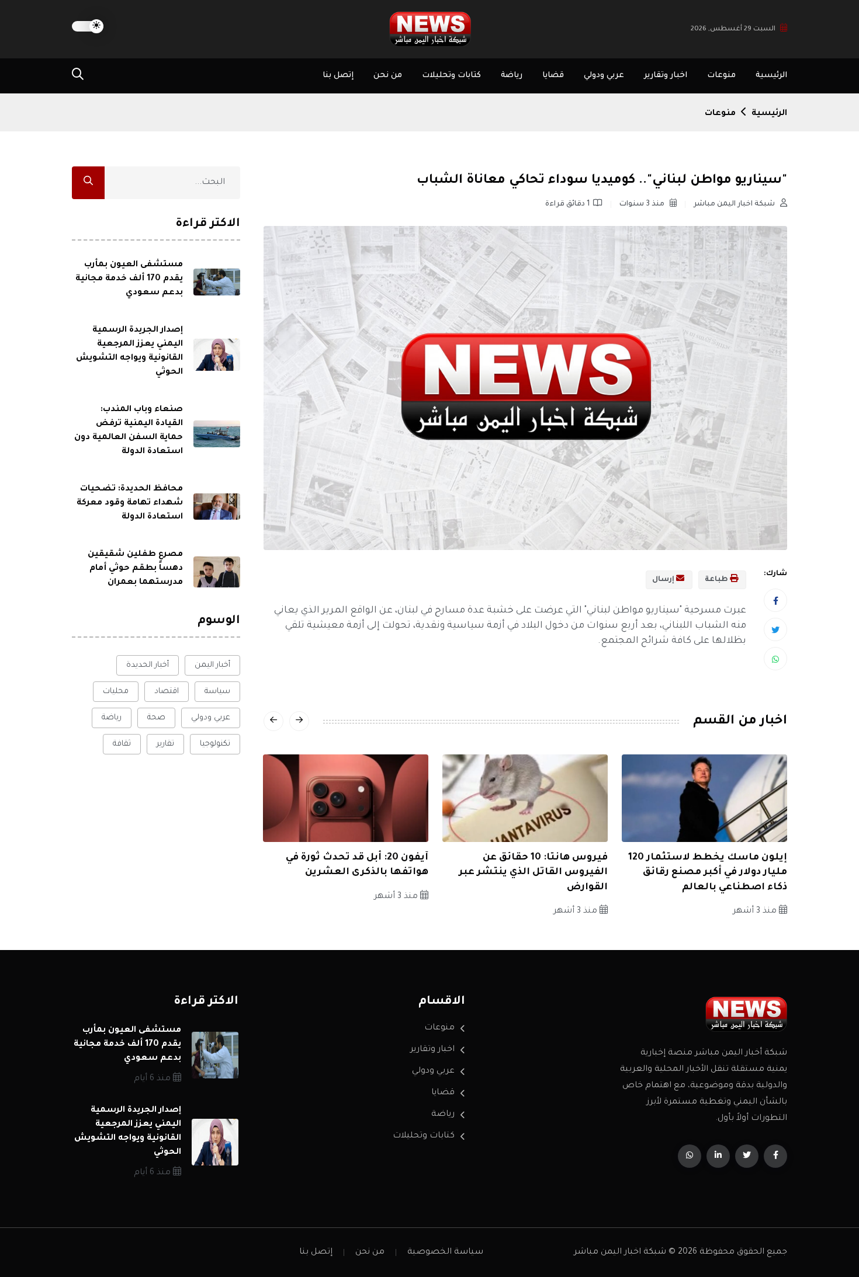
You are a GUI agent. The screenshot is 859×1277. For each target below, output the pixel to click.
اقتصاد (166, 691)
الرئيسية (771, 75)
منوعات (721, 75)
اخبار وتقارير (665, 75)
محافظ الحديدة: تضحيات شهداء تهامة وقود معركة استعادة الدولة (130, 503)
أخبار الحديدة (147, 665)
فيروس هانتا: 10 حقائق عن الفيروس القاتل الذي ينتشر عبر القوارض (533, 872)
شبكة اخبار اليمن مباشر (735, 204)
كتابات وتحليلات (451, 75)
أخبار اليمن (212, 665)
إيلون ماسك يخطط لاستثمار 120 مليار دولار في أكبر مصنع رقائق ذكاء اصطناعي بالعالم (707, 872)
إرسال (664, 580)
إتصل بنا (338, 75)
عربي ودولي (604, 75)
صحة (156, 718)
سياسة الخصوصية (445, 1252)
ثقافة (122, 744)
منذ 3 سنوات (642, 204)
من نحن (387, 75)
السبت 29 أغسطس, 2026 (733, 29)
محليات (116, 691)
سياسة (217, 691)
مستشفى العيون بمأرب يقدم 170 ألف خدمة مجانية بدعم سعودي (129, 279)
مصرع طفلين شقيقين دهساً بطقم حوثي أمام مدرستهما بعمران (135, 568)
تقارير (165, 744)
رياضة (511, 75)
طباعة (717, 580)
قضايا (553, 75)
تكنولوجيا (215, 744)
